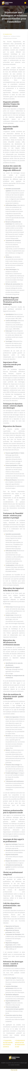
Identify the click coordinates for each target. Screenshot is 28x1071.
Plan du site (14, 1070)
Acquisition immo (8, 34)
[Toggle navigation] (25, 3)
